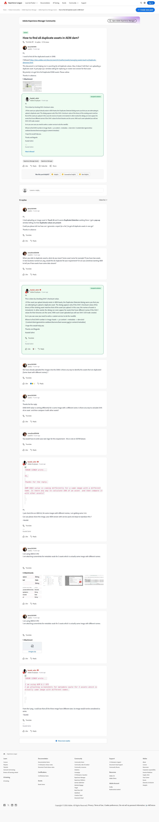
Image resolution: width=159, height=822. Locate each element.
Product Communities (14, 10)
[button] (145, 10)
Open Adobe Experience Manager (123, 21)
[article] (63, 225)
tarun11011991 (32, 47)
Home (4, 10)
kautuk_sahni (34, 98)
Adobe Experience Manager (29, 10)
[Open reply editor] (63, 190)
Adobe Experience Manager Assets (48, 10)
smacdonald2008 (33, 253)
